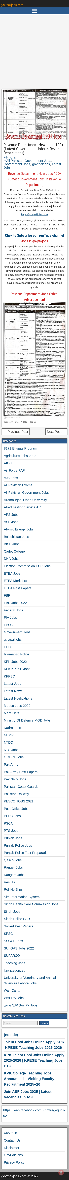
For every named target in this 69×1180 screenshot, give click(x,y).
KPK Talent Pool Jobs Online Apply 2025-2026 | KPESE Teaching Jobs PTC (34, 1060)
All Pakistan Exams (18, 485)
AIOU (8, 463)
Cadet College (14, 551)
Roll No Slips (13, 889)
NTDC (8, 742)
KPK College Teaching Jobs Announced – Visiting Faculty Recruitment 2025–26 (29, 1078)
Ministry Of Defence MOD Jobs (27, 720)
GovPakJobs (13, 1155)
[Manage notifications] (61, 1172)
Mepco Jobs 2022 (17, 706)
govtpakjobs (41, 164)
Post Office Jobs (16, 809)
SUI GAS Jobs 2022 (19, 948)
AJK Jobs (11, 478)
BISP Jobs (11, 544)
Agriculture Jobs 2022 (20, 456)
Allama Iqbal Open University (25, 500)
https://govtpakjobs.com (34, 214)
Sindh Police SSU (17, 919)
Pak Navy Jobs (15, 779)
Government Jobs (17, 164)
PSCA (8, 823)
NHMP (9, 735)
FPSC (8, 625)
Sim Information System (22, 897)
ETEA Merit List (15, 581)
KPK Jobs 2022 (15, 662)
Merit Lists (11, 713)
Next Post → (56, 432)
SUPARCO (12, 955)
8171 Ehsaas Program (20, 448)
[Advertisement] (34, 51)
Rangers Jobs (14, 875)
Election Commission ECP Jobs (27, 566)
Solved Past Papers (18, 926)
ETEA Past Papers (17, 588)
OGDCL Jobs (14, 757)
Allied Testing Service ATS (23, 507)
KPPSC (9, 676)
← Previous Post (15, 432)
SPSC (8, 934)
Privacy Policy (14, 1162)
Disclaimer (11, 1148)
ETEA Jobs (12, 573)
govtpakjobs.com (12, 5)
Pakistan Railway (16, 794)
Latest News (13, 691)
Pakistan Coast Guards (21, 786)
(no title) (11, 1035)
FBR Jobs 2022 (15, 603)
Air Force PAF (14, 470)
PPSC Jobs (12, 816)
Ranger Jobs (13, 867)
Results (9, 882)
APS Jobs (11, 514)
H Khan (11, 157)
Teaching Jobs (14, 963)
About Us (11, 1133)
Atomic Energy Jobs (19, 529)
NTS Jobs (11, 750)
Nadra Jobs (12, 728)
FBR (7, 595)
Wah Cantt (12, 990)
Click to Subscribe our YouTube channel (34, 235)
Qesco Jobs (13, 860)
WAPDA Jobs (14, 998)
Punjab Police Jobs (18, 845)
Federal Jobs (13, 610)
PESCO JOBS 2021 (18, 801)
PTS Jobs (11, 830)
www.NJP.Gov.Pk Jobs (20, 1005)
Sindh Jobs (12, 911)
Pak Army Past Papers (21, 772)
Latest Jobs (12, 683)
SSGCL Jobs (13, 941)
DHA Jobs (11, 558)
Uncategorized (14, 970)
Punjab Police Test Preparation (26, 853)
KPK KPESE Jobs (17, 669)
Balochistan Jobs (16, 537)
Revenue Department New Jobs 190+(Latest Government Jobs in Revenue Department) (33, 148)
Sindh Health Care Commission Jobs (31, 904)
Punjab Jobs (13, 838)
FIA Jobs (10, 617)
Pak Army (11, 764)
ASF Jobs (11, 522)
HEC (7, 647)
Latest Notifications (18, 698)
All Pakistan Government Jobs (28, 161)
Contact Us (12, 1140)
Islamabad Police (16, 654)
